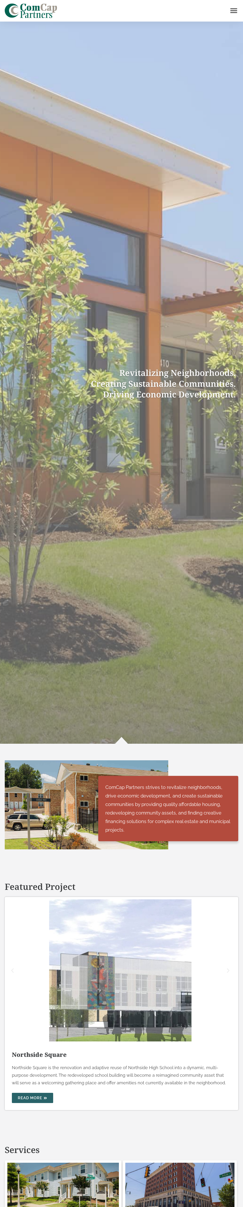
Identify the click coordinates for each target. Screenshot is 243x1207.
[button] (233, 10)
